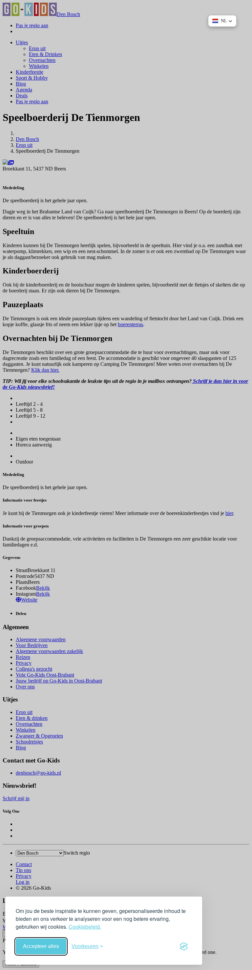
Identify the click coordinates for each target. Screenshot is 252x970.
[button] (222, 21)
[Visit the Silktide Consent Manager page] (184, 946)
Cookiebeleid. (85, 926)
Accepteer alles (41, 946)
